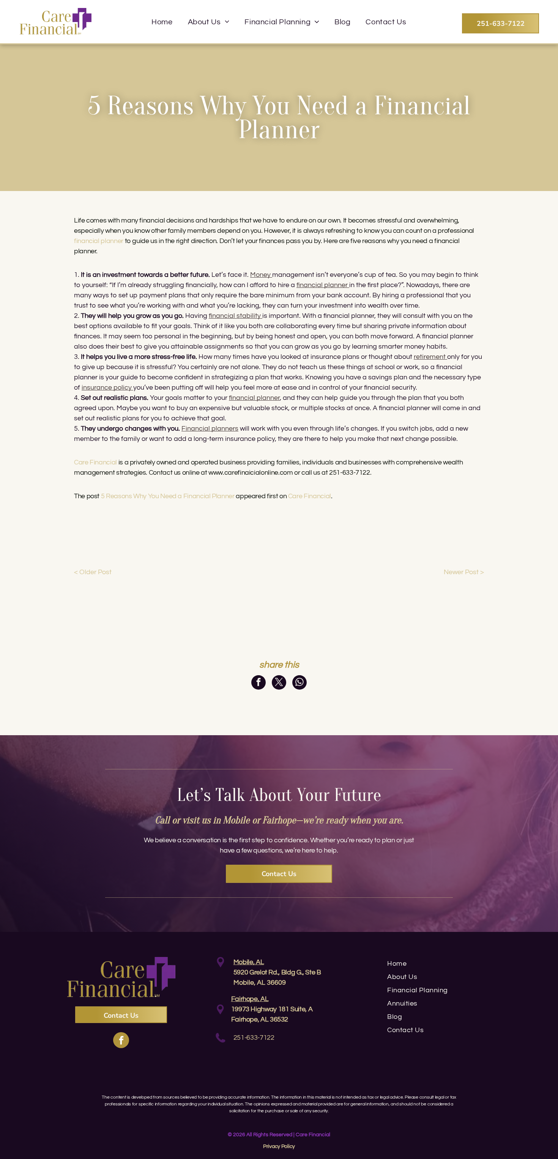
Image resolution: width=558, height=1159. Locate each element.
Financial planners (209, 428)
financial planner (254, 397)
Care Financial (309, 496)
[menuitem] (162, 22)
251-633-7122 (253, 1037)
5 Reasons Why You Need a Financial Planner (168, 496)
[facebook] (121, 1041)
